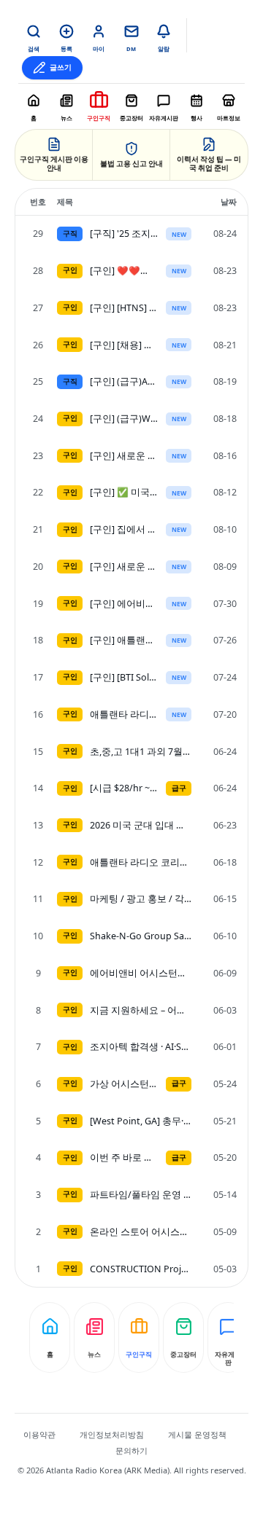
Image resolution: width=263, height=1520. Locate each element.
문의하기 (131, 1450)
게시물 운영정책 (197, 1434)
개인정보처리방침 (112, 1434)
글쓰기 (61, 67)
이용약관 (39, 1434)
